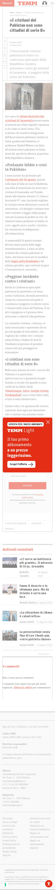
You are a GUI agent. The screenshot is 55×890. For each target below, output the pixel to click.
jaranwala (36, 523)
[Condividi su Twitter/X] (5, 48)
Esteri (19, 13)
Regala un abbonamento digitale (37, 844)
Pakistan (9, 529)
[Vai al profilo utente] (44, 3)
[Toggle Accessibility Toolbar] (49, 884)
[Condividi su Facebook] (5, 41)
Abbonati (7, 3)
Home (12, 13)
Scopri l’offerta (18, 464)
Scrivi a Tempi (9, 822)
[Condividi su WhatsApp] (5, 55)
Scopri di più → (44, 654)
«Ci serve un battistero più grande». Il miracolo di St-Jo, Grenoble (36, 563)
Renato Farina (28, 602)
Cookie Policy (9, 840)
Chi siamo (7, 818)
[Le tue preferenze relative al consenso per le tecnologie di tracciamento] (5, 885)
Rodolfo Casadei (24, 574)
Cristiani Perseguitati (16, 523)
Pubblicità (7, 833)
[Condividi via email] (5, 62)
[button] (5, 68)
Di (16, 42)
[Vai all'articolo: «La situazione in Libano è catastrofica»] (9, 617)
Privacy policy (9, 837)
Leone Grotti (27, 622)
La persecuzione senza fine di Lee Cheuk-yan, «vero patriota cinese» (35, 635)
